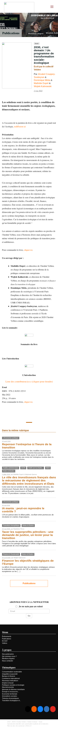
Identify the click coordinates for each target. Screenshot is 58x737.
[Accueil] (19, 8)
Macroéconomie (8, 687)
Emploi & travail (7, 683)
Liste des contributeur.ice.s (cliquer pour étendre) (29, 381)
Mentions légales (8, 658)
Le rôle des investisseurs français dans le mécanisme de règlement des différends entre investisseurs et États (29, 480)
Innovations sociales (9, 696)
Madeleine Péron (18, 529)
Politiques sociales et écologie (13, 685)
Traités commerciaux (10, 468)
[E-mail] (27, 709)
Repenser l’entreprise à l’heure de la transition (27, 446)
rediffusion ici (20, 126)
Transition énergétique (11, 525)
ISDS (48, 468)
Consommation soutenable (12, 672)
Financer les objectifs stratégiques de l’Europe (28, 562)
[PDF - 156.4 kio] (29, 337)
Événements (6, 636)
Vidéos (4, 643)
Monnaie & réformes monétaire (13, 689)
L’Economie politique (10, 438)
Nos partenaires (8, 654)
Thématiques (9, 667)
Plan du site (11, 726)
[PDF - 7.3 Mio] (29, 368)
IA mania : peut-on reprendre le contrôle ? (23, 510)
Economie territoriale (9, 694)
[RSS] (34, 709)
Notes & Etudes (8, 471)
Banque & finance (8, 676)
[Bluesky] (40, 709)
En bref (4, 641)
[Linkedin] (46, 709)
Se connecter (20, 726)
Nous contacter (7, 661)
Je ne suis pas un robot (31, 606)
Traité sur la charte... (35, 468)
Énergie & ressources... (10, 691)
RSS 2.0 (28, 726)
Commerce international (11, 678)
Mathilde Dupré (41, 83)
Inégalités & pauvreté (10, 674)
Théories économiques (10, 698)
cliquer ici (28, 249)
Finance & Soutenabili (11, 554)
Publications (10, 33)
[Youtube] (52, 709)
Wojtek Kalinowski (43, 86)
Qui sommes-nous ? (9, 656)
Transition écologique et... (11, 700)
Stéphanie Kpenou (31, 474)
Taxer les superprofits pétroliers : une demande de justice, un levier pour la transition (27, 535)
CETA (23, 468)
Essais (36, 43)
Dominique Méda (42, 80)
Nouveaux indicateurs (10, 680)
